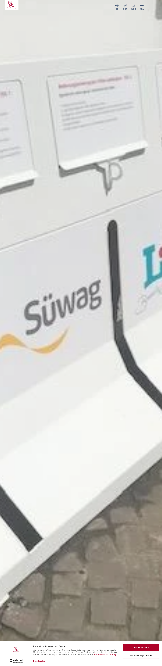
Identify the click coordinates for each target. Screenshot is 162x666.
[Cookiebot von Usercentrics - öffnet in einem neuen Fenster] (16, 661)
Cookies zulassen (141, 647)
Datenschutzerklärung (105, 654)
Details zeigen (39, 661)
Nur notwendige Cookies (141, 655)
